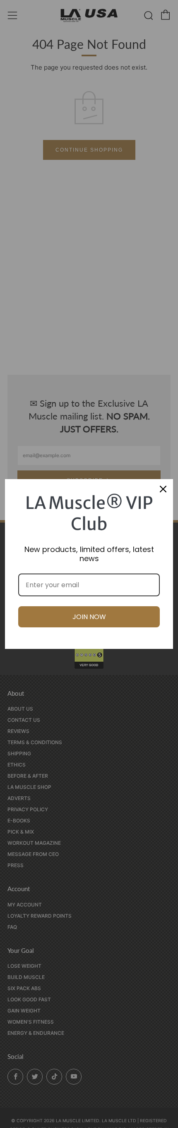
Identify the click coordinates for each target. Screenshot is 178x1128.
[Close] (163, 489)
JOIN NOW (89, 617)
